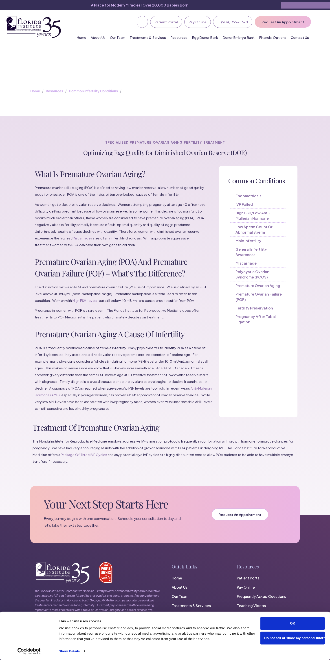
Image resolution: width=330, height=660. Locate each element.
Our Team (117, 37)
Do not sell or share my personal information (294, 638)
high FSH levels (85, 300)
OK (292, 623)
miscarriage (82, 238)
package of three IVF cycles (84, 454)
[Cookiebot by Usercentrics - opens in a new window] (29, 651)
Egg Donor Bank (205, 37)
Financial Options (272, 37)
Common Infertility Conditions (93, 91)
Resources (178, 37)
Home (81, 37)
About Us (98, 37)
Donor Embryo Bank (238, 37)
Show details (69, 651)
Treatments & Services (148, 37)
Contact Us (300, 37)
